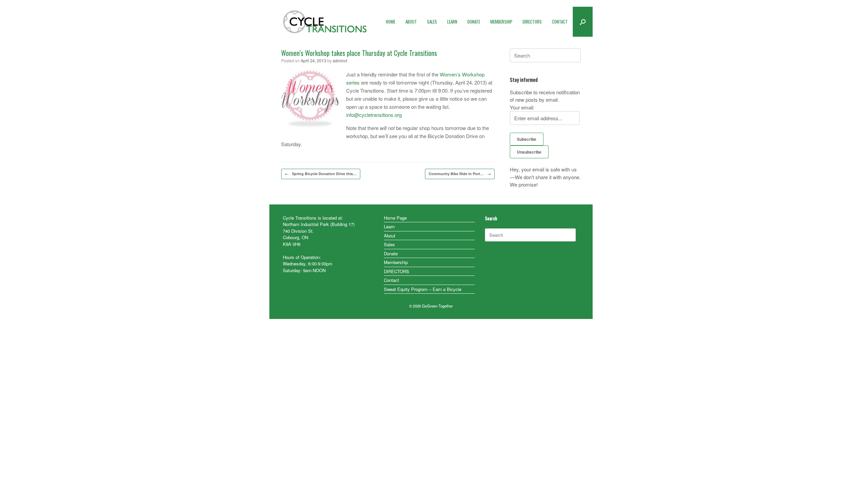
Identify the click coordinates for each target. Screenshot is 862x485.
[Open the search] (583, 22)
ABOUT (411, 21)
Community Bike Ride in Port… (460, 173)
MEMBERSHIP (501, 21)
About (389, 235)
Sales (389, 244)
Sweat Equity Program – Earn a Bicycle (422, 289)
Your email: (522, 107)
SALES (432, 21)
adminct (340, 60)
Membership (396, 262)
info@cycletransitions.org (374, 114)
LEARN (452, 21)
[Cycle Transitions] (325, 22)
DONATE (473, 21)
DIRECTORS (532, 21)
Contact (391, 280)
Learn (389, 226)
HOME (390, 21)
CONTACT (560, 21)
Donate (391, 253)
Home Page (395, 218)
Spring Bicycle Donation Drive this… (321, 173)
